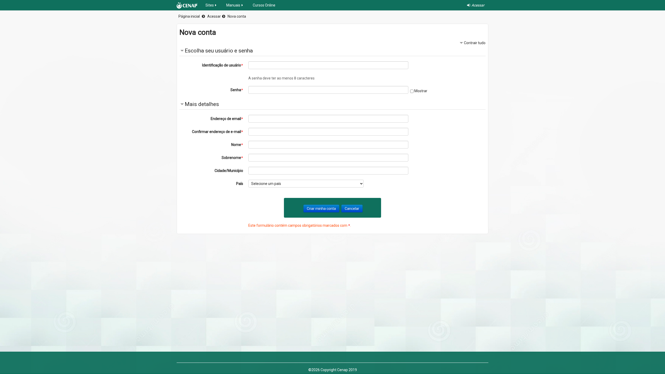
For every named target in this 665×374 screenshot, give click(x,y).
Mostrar (420, 91)
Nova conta (237, 16)
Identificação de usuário (221, 65)
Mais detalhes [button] (202, 104)
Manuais (233, 5)
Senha (235, 90)
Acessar (214, 16)
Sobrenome (231, 158)
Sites (209, 5)
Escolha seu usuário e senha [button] (219, 51)
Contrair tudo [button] (475, 43)
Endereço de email (226, 119)
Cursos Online (264, 5)
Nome (236, 145)
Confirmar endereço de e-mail (216, 132)
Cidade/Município (229, 171)
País (239, 184)
